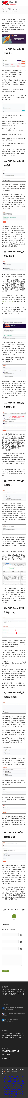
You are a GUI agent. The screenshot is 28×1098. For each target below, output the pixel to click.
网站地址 (21, 949)
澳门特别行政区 (13, 1096)
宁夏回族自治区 (15, 1092)
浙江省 (14, 1081)
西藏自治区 (12, 1089)
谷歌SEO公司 (14, 1069)
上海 (5, 1081)
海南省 (8, 1087)
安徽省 (19, 1081)
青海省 (8, 1092)
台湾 (12, 1094)
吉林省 (15, 1079)
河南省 (18, 1083)
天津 (8, 1076)
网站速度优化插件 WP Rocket (11, 9)
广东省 (13, 1085)
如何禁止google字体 (7, 301)
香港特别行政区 (19, 1094)
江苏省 (9, 1081)
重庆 (12, 1087)
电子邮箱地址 (21, 943)
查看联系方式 (7, 1058)
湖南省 (8, 1085)
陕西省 (18, 1089)
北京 (5, 1076)
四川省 (16, 1087)
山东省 (13, 1083)
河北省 (13, 1076)
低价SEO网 (9, 1069)
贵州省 (21, 1087)
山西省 (17, 1076)
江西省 (8, 1083)
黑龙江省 (20, 1079)
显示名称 (21, 936)
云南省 (6, 1089)
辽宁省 (10, 1079)
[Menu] (24, 3)
